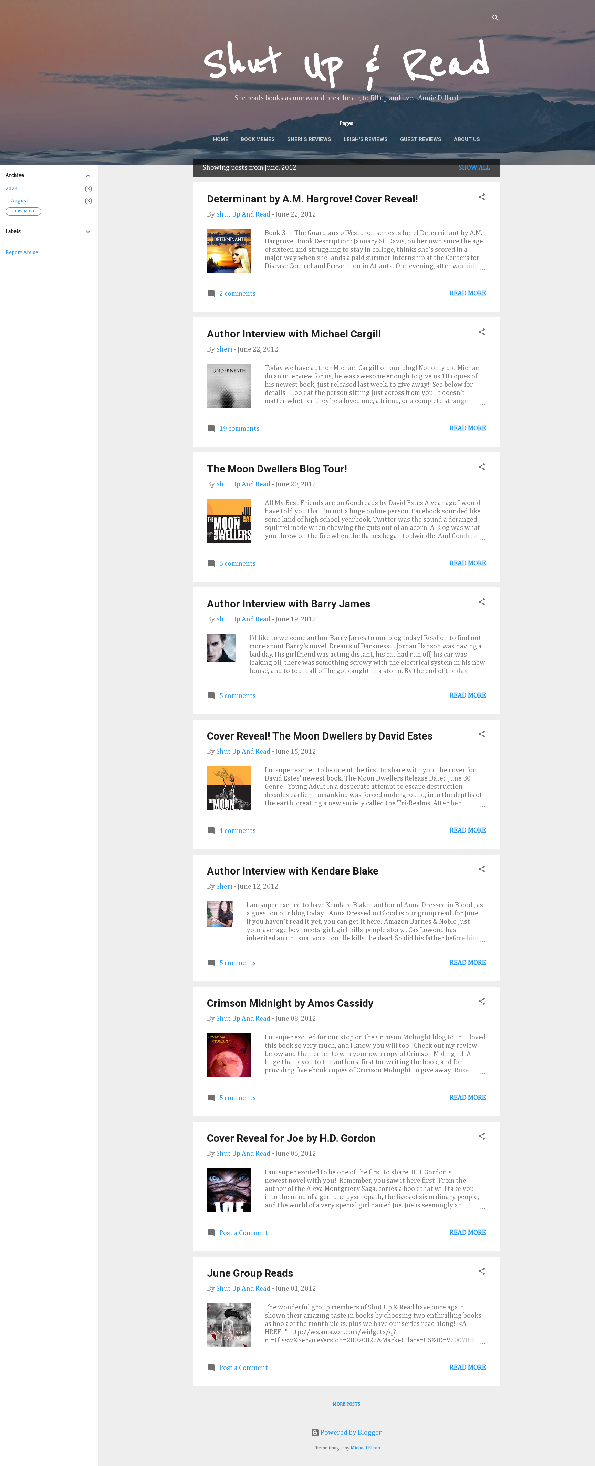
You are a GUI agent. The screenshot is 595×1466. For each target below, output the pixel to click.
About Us (467, 139)
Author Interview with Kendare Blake (292, 871)
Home (220, 139)
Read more (468, 293)
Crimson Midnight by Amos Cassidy (290, 1003)
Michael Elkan (365, 1448)
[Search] (495, 18)
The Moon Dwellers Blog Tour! (277, 469)
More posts (346, 1404)
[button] (482, 198)
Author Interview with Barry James (288, 604)
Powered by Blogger (350, 1432)
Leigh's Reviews (366, 139)
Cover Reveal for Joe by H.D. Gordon (291, 1138)
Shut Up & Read (346, 64)
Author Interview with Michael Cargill (294, 334)
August (19, 201)
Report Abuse (22, 252)
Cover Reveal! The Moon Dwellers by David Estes (319, 736)
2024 (12, 189)
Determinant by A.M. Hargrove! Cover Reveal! (312, 199)
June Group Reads (250, 1273)
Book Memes (258, 139)
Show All (474, 167)
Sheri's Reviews (309, 139)
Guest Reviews (420, 139)
